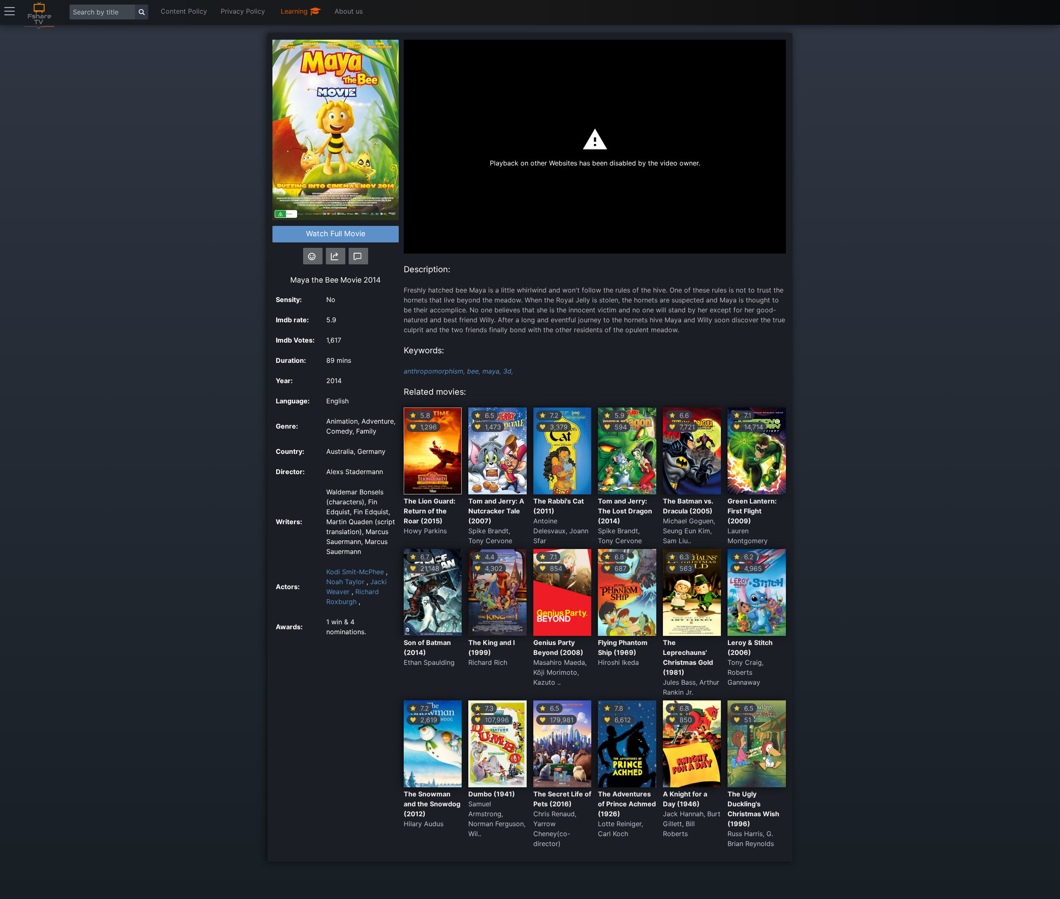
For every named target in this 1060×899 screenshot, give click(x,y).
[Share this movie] (335, 256)
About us (349, 11)
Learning (295, 11)
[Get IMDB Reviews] (313, 256)
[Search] (141, 12)
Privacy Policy (243, 11)
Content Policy (184, 11)
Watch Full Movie (335, 233)
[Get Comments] (358, 256)
